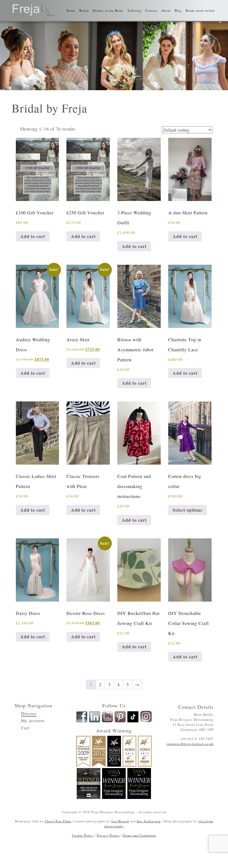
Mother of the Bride (108, 10)
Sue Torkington (149, 821)
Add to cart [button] (32, 236)
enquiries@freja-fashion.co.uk (190, 744)
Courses (151, 10)
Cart (25, 727)
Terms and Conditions (139, 835)
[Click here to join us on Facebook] (81, 721)
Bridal (84, 10)
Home (70, 10)
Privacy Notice (108, 835)
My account (32, 720)
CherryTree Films (58, 821)
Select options (187, 510)
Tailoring (134, 10)
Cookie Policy (83, 835)
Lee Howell (120, 821)
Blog (178, 10)
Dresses (28, 713)
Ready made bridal (200, 10)
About (166, 10)
